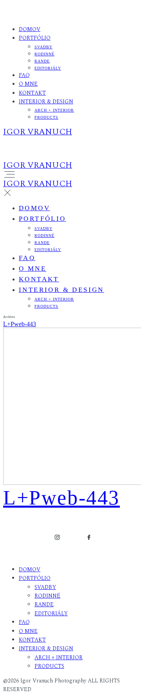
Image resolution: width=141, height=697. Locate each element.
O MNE (28, 84)
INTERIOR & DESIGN (46, 101)
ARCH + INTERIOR (54, 110)
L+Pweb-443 (19, 324)
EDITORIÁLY (47, 68)
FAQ (24, 75)
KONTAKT (32, 93)
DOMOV (29, 29)
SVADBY (43, 47)
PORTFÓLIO (35, 38)
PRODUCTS (46, 117)
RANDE (42, 61)
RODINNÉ (44, 54)
